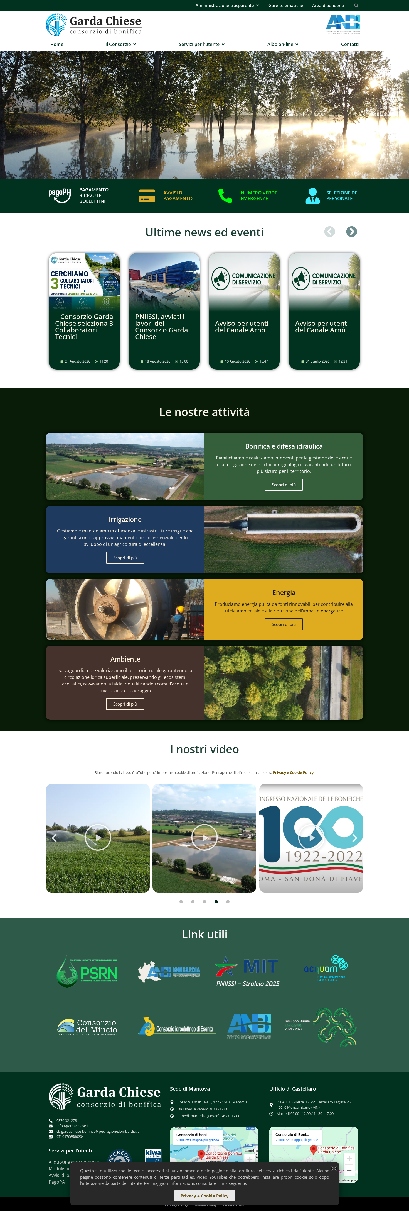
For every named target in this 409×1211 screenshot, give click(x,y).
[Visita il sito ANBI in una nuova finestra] (249, 1026)
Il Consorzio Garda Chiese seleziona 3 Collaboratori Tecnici (84, 326)
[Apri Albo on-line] (297, 44)
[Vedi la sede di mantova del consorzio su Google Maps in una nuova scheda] (214, 1155)
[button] (329, 231)
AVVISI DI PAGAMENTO (178, 195)
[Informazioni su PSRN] (88, 971)
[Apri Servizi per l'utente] (223, 44)
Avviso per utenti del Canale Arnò (241, 326)
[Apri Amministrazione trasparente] (257, 5)
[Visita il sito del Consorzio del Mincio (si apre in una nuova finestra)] (88, 1026)
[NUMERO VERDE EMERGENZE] (225, 196)
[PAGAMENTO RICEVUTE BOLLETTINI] (60, 196)
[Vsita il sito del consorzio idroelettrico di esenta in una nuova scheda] (177, 1026)
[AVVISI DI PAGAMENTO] (147, 196)
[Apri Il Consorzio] (134, 44)
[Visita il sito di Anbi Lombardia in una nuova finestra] (168, 971)
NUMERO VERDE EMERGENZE (259, 195)
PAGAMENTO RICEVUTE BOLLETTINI (94, 195)
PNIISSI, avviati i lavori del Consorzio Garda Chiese (161, 326)
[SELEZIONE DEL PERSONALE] (313, 196)
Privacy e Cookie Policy (293, 772)
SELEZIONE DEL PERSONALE (343, 195)
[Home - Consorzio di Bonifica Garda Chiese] (94, 24)
